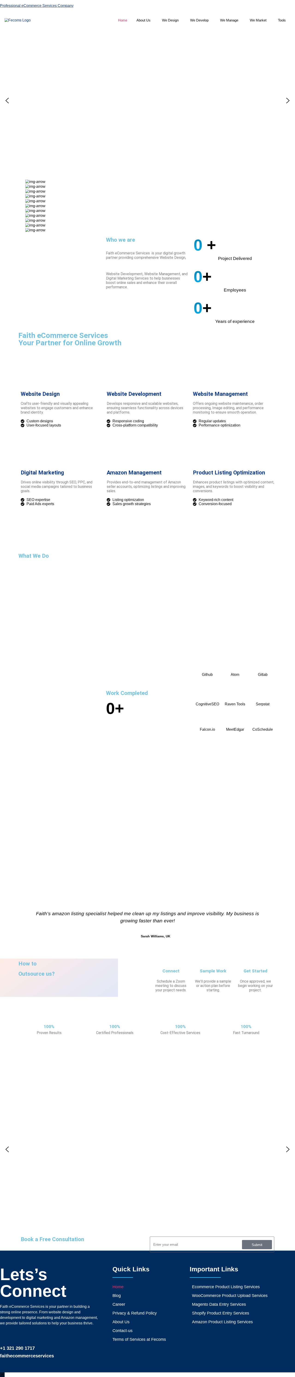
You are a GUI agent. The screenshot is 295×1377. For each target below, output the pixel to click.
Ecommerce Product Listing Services (226, 1287)
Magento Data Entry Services (219, 1304)
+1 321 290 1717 (17, 1348)
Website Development (134, 394)
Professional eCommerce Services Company (37, 6)
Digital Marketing (42, 472)
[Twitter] (42, 1336)
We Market (258, 20)
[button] (144, 20)
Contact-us (122, 1330)
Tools (282, 20)
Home (122, 20)
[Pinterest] (29, 1336)
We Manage (229, 20)
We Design (170, 20)
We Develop (199, 20)
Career (118, 1304)
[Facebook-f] (5, 1336)
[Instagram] (66, 1336)
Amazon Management (134, 472)
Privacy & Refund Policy (134, 1313)
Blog (116, 1295)
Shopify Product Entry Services (220, 1313)
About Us (143, 20)
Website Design (40, 394)
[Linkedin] (17, 1336)
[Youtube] (54, 1336)
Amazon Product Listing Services (222, 1322)
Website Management (220, 394)
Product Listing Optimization (229, 472)
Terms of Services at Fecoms (139, 1339)
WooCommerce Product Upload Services (230, 1295)
